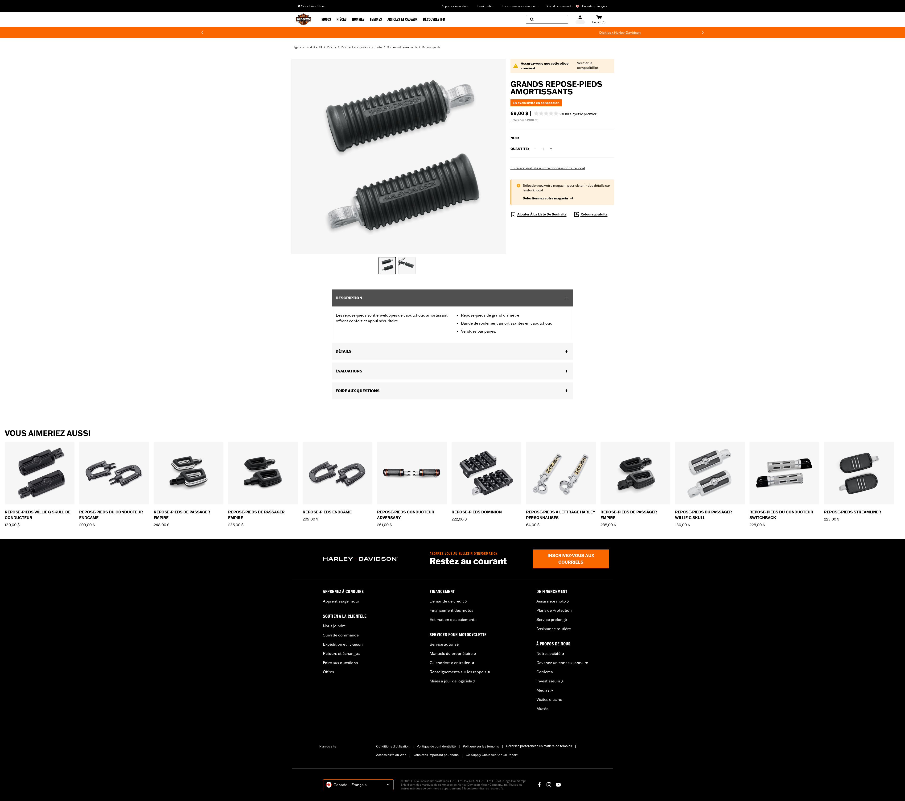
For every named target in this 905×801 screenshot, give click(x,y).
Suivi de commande (559, 6)
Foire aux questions (340, 662)
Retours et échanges (341, 653)
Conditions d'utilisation (393, 746)
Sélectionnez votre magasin (545, 198)
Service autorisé (444, 644)
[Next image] (496, 156)
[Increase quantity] (551, 148)
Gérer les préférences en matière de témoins (539, 746)
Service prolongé (551, 619)
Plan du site (327, 746)
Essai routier (485, 6)
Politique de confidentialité (436, 746)
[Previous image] (300, 156)
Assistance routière (553, 628)
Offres (328, 671)
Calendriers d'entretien (450, 662)
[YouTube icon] (558, 785)
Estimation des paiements (453, 619)
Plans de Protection (554, 610)
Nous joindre (334, 625)
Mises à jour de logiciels (451, 681)
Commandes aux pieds (402, 47)
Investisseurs (548, 681)
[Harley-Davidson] (372, 559)
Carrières (544, 671)
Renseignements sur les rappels (458, 671)
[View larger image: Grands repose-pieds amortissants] (398, 156)
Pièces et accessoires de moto (361, 47)
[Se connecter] (580, 19)
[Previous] (202, 32)
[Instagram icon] (549, 785)
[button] (551, 113)
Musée (542, 708)
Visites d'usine (549, 699)
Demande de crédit (447, 601)
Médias (542, 690)
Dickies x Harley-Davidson (481, 32)
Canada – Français (594, 6)
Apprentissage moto (341, 601)
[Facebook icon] (539, 785)
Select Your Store (313, 6)
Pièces (331, 47)
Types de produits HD (307, 47)
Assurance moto (551, 601)
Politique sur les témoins (481, 746)
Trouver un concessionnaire (519, 6)
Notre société (548, 653)
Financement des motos (451, 610)
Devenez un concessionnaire (562, 662)
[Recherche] (547, 19)
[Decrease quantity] (535, 148)
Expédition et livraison (343, 644)
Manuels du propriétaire (451, 653)
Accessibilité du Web (391, 755)
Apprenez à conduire (455, 6)
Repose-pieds (431, 47)
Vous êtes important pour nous (436, 755)
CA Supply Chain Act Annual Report (492, 755)
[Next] (702, 32)
